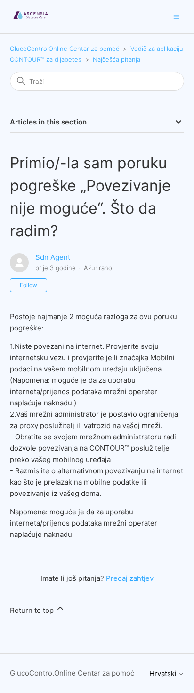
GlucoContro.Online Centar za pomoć (64, 48)
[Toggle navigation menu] (176, 16)
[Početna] (31, 21)
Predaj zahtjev (130, 578)
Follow (28, 285)
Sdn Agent (52, 257)
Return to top (33, 610)
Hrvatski (163, 673)
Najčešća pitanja (116, 59)
